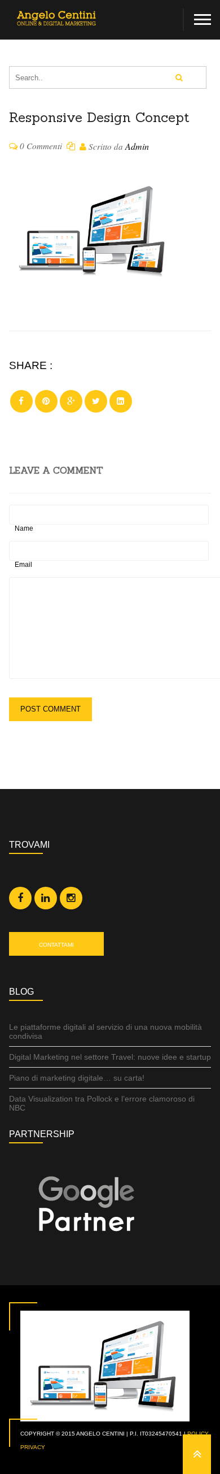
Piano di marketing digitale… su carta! (76, 1077)
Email (23, 565)
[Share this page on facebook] (21, 401)
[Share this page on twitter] (96, 401)
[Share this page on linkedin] (120, 401)
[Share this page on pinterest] (46, 401)
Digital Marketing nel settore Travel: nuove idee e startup (110, 1056)
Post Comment (50, 709)
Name (24, 528)
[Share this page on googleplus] (71, 401)
